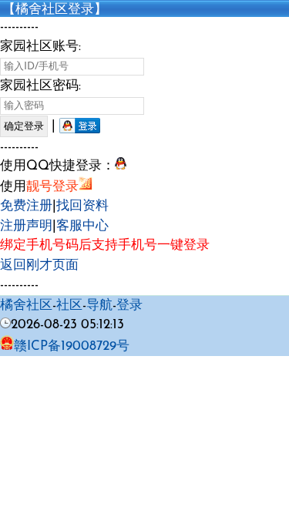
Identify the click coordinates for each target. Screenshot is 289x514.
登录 (129, 305)
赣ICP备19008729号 (71, 346)
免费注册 (26, 206)
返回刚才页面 (39, 265)
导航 (99, 305)
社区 (69, 305)
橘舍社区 (26, 305)
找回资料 (82, 206)
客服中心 (82, 226)
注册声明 (26, 226)
